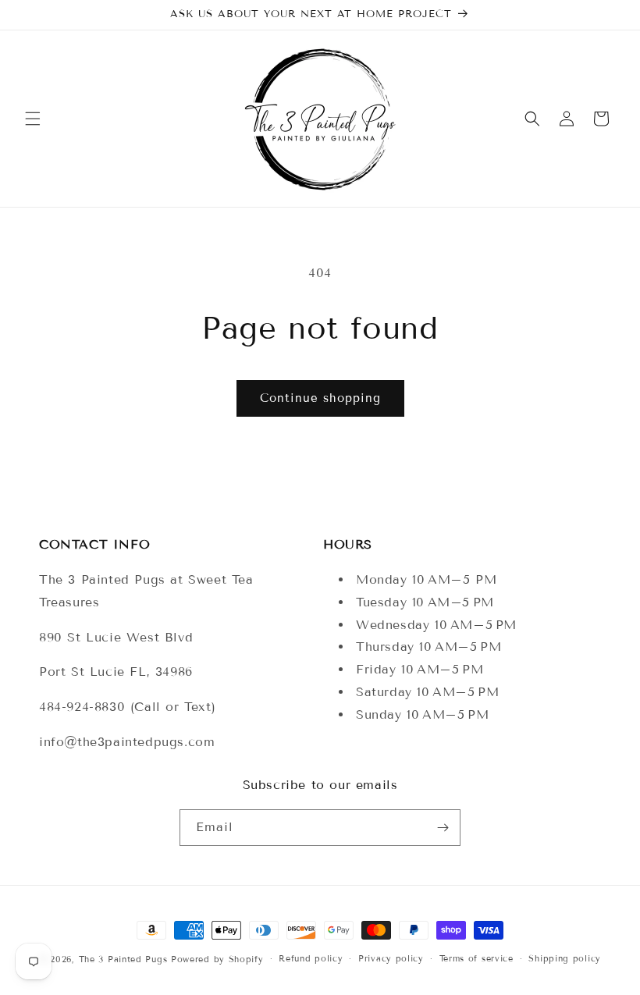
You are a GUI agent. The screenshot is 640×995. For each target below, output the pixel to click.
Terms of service (476, 958)
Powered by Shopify (217, 959)
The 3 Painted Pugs (123, 959)
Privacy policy (391, 958)
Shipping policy (564, 958)
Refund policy (311, 958)
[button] (33, 118)
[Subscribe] (442, 827)
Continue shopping (320, 398)
